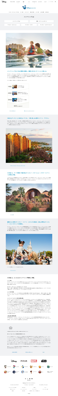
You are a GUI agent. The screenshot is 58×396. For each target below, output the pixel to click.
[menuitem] (12, 2)
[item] (18, 2)
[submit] (55, 2)
